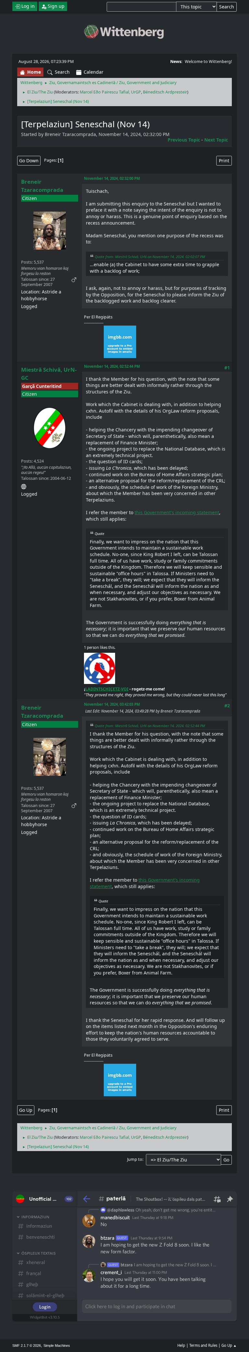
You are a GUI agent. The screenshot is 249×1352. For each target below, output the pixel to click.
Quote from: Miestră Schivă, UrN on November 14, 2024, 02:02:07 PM (150, 256)
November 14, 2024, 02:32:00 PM (112, 178)
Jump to (134, 1159)
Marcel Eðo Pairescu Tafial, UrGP (110, 92)
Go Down (29, 160)
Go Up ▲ (229, 1345)
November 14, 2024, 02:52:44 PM (112, 366)
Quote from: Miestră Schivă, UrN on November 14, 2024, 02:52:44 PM (150, 725)
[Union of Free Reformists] (23, 485)
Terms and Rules (203, 1345)
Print (224, 160)
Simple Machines (56, 1345)
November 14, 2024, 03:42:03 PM (112, 704)
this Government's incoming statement (177, 512)
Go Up (25, 1110)
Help (181, 1345)
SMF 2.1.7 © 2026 (26, 1345)
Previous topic (184, 140)
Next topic (216, 140)
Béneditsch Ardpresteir (165, 92)
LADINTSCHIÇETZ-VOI (106, 689)
